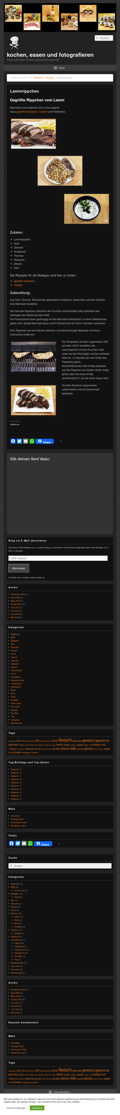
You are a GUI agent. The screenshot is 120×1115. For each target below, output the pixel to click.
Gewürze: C (16, 795)
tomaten (17, 752)
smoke (48, 749)
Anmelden (15, 815)
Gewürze (15, 663)
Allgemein (15, 634)
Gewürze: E (16, 789)
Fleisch (14, 657)
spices (88, 748)
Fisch (13, 653)
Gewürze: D (16, 792)
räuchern (21, 749)
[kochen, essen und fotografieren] (60, 31)
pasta (80, 744)
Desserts (15, 647)
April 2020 (15, 597)
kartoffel (31, 745)
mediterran (15, 676)
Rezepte (50, 77)
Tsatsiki (43, 111)
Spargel (14, 709)
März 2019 (15, 600)
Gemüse (14, 660)
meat (59, 744)
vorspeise (26, 752)
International (16, 670)
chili (36, 740)
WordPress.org (17, 825)
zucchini (34, 752)
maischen (47, 745)
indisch (14, 667)
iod (26, 745)
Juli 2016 (15, 610)
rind (103, 744)
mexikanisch (16, 683)
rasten (86, 745)
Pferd (13, 690)
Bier (12, 643)
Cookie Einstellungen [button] (16, 1107)
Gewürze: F (16, 785)
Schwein (14, 699)
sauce (29, 748)
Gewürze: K (16, 769)
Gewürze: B (16, 798)
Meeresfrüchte (17, 680)
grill (10, 744)
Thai (13, 716)
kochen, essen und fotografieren (50, 54)
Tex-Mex (15, 713)
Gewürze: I (16, 775)
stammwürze (98, 749)
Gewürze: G (16, 782)
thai (10, 752)
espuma (48, 740)
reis (90, 745)
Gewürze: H (16, 779)
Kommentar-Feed (18, 822)
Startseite (38, 77)
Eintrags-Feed (17, 819)
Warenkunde (16, 723)
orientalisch (16, 686)
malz (53, 745)
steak (107, 748)
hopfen (21, 744)
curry (42, 740)
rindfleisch (12, 748)
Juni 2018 (15, 607)
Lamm (13, 673)
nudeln (66, 744)
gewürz (88, 740)
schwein (38, 748)
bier (19, 740)
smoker (56, 748)
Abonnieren (18, 568)
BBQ (13, 637)
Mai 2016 (15, 617)
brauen (31, 741)
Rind (13, 693)
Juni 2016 (15, 614)
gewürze (102, 740)
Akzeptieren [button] (37, 1107)
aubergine (12, 741)
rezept (96, 744)
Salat (13, 696)
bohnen (24, 740)
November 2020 (18, 594)
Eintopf (14, 650)
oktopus (73, 745)
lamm (41, 744)
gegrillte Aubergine (27, 111)
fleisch (65, 739)
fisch (55, 740)
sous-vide (15, 706)
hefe (15, 744)
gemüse (77, 740)
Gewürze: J (16, 772)
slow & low (15, 703)
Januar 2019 (16, 604)
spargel (80, 748)
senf (44, 749)
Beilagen (15, 640)
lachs (36, 745)
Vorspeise (15, 719)
